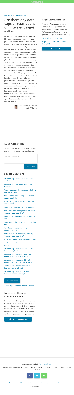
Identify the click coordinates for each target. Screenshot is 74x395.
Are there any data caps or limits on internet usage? (20, 244)
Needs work (48, 364)
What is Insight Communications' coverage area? (19, 217)
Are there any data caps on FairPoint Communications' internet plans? (17, 255)
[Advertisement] (20, 125)
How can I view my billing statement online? (20, 239)
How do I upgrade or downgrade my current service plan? (20, 202)
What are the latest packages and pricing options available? (19, 197)
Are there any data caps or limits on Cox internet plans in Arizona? (18, 267)
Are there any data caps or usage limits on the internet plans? (19, 250)
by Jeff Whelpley (31, 108)
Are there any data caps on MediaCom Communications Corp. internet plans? (18, 261)
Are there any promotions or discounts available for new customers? (18, 180)
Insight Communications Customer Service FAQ (54, 43)
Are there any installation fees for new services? (18, 185)
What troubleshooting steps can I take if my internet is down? (20, 191)
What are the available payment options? (19, 207)
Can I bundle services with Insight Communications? (16, 229)
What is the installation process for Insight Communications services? (19, 212)
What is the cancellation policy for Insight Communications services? (19, 235)
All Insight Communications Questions (20, 286)
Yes (41, 364)
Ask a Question (12, 281)
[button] (72, 1)
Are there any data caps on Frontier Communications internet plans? (17, 272)
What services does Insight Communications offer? (20, 223)
